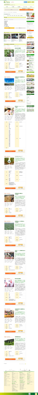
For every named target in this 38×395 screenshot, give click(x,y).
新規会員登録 (26, 9)
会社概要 (31, 381)
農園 (16, 387)
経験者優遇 (8, 319)
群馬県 (8, 380)
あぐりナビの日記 (30, 384)
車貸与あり (11, 86)
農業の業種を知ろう (28, 378)
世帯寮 (21, 381)
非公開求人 (8, 86)
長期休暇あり (6, 60)
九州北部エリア (13, 377)
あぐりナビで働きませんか (29, 382)
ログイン (12, 9)
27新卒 (10, 89)
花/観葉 (15, 387)
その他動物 (13, 385)
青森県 (5, 378)
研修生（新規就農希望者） (22, 379)
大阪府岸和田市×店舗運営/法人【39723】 (20, 310)
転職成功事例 (28, 377)
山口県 (12, 375)
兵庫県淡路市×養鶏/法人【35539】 (19, 194)
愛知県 (6, 385)
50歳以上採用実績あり (21, 387)
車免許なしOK (23, 388)
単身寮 (20, 381)
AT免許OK (8, 60)
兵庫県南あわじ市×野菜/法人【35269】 (19, 222)
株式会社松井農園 (18, 48)
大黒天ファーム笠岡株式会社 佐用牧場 (20, 251)
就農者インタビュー (28, 375)
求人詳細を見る (10, 71)
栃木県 (6, 380)
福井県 (9, 384)
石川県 (8, 384)
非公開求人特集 (28, 374)
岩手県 (6, 378)
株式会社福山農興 (18, 278)
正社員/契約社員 (21, 378)
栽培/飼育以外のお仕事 (11, 60)
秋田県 (9, 378)
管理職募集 (8, 87)
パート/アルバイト (24, 378)
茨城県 (5, 380)
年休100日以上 (6, 88)
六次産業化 (8, 346)
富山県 (6, 384)
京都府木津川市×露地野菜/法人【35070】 (20, 78)
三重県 (8, 385)
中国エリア (13, 374)
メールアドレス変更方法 (29, 33)
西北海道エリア (6, 375)
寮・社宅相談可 (24, 381)
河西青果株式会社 (18, 336)
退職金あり (8, 321)
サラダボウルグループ (18, 156)
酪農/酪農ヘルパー (13, 384)
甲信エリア (5, 382)
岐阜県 (9, 385)
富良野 (12, 382)
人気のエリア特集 (15, 382)
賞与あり (5, 87)
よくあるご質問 (28, 95)
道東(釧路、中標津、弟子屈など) (7, 374)
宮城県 (8, 378)
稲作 (12, 387)
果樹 (13, 387)
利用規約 (28, 100)
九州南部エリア (13, 379)
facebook (28, 384)
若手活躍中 (11, 88)
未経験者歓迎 (9, 88)
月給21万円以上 (10, 87)
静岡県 (5, 385)
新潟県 (5, 384)
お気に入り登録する (21, 71)
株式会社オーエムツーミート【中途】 (19, 107)
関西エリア (13, 372)
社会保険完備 (6, 86)
